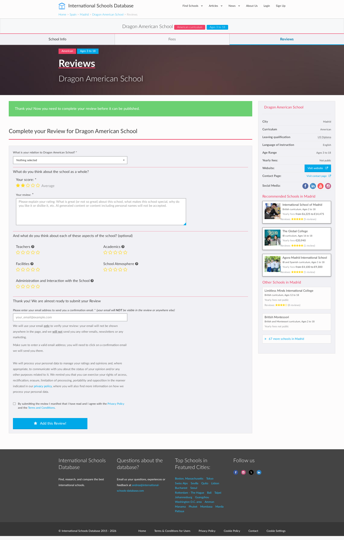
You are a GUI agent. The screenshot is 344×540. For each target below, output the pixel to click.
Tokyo (209, 478)
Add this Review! (52, 423)
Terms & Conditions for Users (172, 530)
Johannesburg (183, 497)
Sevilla (194, 483)
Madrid (84, 14)
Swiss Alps (181, 483)
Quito (204, 483)
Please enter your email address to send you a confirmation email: (94, 310)
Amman (209, 501)
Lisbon (215, 483)
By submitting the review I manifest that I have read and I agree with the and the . (71, 405)
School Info (57, 39)
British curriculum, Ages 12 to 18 (282, 295)
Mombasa (206, 506)
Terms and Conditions (41, 407)
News (232, 5)
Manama (180, 506)
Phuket (193, 506)
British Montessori (277, 317)
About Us (252, 5)
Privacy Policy (116, 403)
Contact (253, 530)
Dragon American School (107, 14)
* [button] (76, 152)
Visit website (316, 168)
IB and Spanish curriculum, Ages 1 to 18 (303, 262)
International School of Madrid (302, 204)
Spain (73, 14)
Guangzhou (202, 497)
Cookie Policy (232, 530)
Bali (209, 492)
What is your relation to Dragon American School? (45, 152)
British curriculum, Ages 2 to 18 (299, 209)
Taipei (217, 492)
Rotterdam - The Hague (189, 492)
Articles (214, 5)
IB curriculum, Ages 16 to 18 (297, 236)
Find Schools (191, 5)
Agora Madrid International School (304, 257)
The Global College (295, 231)
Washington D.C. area (188, 501)
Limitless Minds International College (289, 290)
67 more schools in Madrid (286, 338)
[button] (32, 247)
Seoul (193, 487)
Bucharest (181, 487)
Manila (219, 506)
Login (267, 5)
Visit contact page (317, 176)
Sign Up (280, 5)
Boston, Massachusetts (189, 478)
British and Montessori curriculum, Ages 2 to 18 (290, 321)
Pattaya (179, 511)
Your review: (23, 194)
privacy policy (43, 386)
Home (62, 14)
